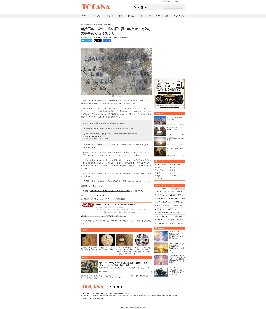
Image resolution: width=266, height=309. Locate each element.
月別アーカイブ (112, 295)
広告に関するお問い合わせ (153, 295)
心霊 (173, 167)
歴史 (158, 173)
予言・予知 (176, 164)
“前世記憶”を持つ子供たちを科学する (169, 213)
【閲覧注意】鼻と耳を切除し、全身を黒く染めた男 (171, 223)
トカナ (83, 24)
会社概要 (95, 295)
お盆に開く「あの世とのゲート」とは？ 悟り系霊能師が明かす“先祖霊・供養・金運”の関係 (176, 234)
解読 (101, 195)
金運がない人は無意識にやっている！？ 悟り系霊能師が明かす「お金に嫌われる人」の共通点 (176, 247)
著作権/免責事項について (101, 298)
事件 (173, 170)
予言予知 (110, 16)
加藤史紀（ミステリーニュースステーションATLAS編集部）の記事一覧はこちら (103, 216)
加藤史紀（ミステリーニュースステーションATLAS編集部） (116, 204)
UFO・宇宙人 (161, 164)
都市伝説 (160, 170)
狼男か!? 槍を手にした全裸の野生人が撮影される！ (171, 202)
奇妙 (158, 176)
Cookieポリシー (86, 298)
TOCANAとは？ (86, 295)
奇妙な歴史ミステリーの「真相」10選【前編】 (171, 216)
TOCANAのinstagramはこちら (142, 7)
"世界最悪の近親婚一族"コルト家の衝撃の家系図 (171, 220)
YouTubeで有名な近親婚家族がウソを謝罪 (171, 198)
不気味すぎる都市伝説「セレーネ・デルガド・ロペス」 (171, 209)
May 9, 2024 (104, 138)
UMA (158, 167)
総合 (177, 188)
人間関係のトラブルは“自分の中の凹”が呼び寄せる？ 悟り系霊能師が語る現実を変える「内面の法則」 (177, 259)
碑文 (104, 195)
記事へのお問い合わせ (136, 295)
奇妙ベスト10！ (161, 188)
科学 (173, 173)
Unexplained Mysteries (96, 186)
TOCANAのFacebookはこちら (138, 7)
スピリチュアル (177, 176)
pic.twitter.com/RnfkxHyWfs (92, 136)
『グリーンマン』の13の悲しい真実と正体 (171, 195)
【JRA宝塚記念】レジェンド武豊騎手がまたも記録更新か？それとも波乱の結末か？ (176, 270)
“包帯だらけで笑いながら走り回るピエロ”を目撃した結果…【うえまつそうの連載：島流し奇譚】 (124, 264)
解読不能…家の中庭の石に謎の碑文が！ (101, 24)
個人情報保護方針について (171, 295)
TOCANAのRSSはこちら (146, 7)
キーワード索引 (123, 295)
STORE (159, 179)
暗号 (98, 195)
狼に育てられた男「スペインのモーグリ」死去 (171, 191)
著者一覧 (102, 295)
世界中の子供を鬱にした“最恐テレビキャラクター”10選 (171, 205)
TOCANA (96, 7)
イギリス (93, 195)
